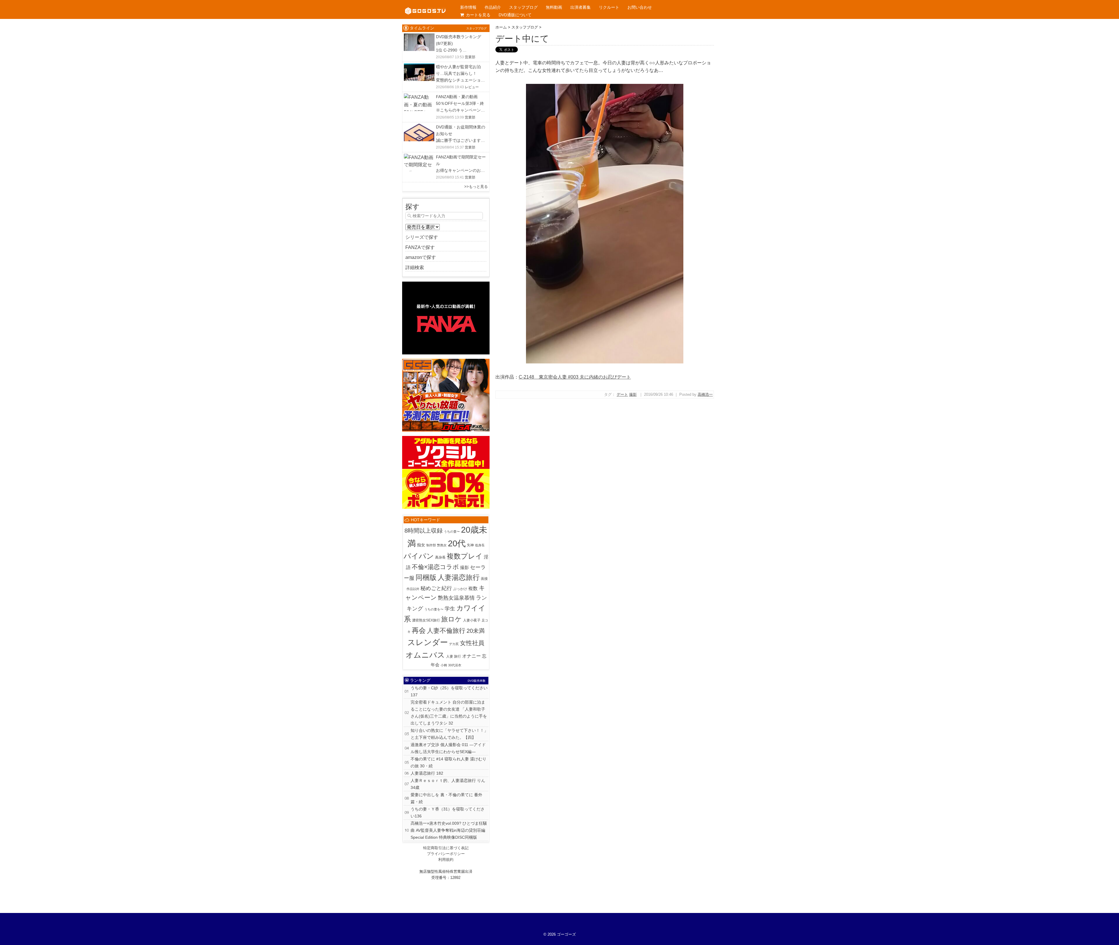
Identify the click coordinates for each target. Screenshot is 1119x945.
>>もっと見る (476, 186)
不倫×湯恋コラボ (435, 567)
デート (622, 394)
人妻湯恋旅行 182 (427, 773)
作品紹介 (493, 7)
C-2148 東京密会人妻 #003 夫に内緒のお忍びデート (575, 377)
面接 (484, 579)
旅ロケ (451, 619)
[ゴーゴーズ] (425, 5)
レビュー (472, 87)
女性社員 (472, 643)
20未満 (476, 631)
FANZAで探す (420, 247)
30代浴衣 (454, 665)
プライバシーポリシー (446, 854)
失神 (470, 545)
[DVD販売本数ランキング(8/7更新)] (419, 37)
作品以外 (413, 589)
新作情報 (468, 7)
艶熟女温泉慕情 (456, 598)
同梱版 (426, 577)
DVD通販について (515, 15)
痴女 (421, 545)
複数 (473, 588)
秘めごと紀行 (436, 588)
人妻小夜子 (472, 620)
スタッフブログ (523, 7)
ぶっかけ (460, 589)
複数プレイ (465, 556)
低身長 (480, 545)
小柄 (444, 665)
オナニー (471, 655)
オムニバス (425, 655)
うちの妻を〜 (434, 609)
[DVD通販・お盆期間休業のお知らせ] (419, 127)
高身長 (440, 557)
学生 (450, 609)
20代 (457, 543)
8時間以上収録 (423, 530)
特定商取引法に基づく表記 (446, 848)
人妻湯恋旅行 (459, 577)
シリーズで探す (421, 237)
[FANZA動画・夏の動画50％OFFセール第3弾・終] (419, 97)
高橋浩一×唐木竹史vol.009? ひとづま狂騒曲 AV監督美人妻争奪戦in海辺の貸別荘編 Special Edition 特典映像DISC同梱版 (449, 830)
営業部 (470, 57)
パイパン (419, 556)
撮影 (633, 394)
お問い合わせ (639, 7)
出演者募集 (580, 7)
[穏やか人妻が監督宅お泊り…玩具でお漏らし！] (419, 67)
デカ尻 (454, 644)
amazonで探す (420, 257)
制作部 (431, 545)
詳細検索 (414, 267)
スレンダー (427, 642)
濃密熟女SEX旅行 (426, 620)
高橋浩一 (705, 394)
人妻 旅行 (453, 656)
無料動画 (554, 7)
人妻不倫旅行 (446, 630)
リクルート (609, 7)
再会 (419, 630)
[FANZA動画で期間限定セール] (419, 157)
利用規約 (445, 859)
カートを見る (478, 15)
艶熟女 (442, 545)
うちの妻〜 (452, 531)
